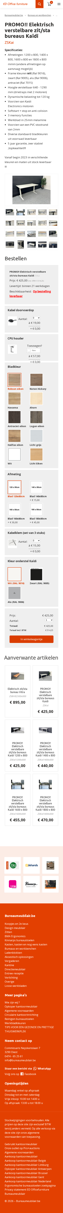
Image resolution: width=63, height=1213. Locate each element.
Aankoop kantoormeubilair (21, 1156)
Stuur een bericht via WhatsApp (28, 1068)
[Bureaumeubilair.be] (15, 4)
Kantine (9, 965)
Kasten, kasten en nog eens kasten (26, 944)
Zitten (8, 932)
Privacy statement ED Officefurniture (27, 1189)
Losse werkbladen (16, 986)
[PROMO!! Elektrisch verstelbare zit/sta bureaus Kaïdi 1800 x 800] (45, 784)
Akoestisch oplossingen (19, 957)
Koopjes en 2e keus (16, 924)
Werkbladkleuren (15, 1023)
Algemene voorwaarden (19, 1010)
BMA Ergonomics (15, 936)
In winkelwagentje (31, 639)
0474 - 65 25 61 (14, 1056)
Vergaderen (12, 961)
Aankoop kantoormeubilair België (25, 1160)
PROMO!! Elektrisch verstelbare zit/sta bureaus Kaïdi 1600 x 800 (17, 803)
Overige (9, 981)
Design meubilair (15, 928)
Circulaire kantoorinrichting (21, 1015)
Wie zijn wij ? (12, 1002)
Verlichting (11, 977)
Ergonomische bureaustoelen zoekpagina (30, 1185)
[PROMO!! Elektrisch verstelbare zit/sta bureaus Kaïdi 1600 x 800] (17, 784)
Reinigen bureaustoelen (19, 1019)
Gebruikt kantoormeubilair (21, 1144)
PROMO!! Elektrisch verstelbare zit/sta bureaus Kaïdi (45, 695)
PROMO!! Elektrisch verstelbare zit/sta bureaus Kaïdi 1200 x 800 (17, 749)
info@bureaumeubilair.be (20, 1060)
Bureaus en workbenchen (39, 15)
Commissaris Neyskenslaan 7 (22, 1048)
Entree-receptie (14, 973)
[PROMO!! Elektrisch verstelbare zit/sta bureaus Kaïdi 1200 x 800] (17, 730)
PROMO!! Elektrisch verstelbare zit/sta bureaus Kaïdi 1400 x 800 (45, 749)
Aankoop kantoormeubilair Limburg (27, 1165)
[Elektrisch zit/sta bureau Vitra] (17, 676)
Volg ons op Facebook (20, 1074)
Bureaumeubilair (15, 1194)
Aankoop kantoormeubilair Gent (24, 1177)
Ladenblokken (13, 952)
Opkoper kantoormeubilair (21, 1006)
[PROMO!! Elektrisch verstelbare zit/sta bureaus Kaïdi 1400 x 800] (45, 730)
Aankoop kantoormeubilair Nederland (28, 1181)
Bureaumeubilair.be (14, 15)
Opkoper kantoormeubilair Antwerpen (28, 1169)
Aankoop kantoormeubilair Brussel (26, 1173)
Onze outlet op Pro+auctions (22, 1148)
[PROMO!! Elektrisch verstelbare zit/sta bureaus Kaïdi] (45, 676)
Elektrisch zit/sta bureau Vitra (17, 690)
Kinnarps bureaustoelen (19, 940)
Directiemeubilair (15, 969)
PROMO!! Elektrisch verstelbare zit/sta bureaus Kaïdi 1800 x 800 (45, 803)
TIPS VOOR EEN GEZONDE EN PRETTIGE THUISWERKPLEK (29, 1029)
